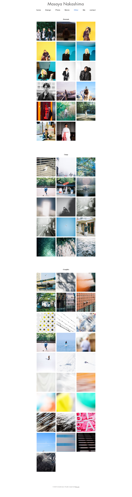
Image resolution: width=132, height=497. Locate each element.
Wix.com (77, 487)
